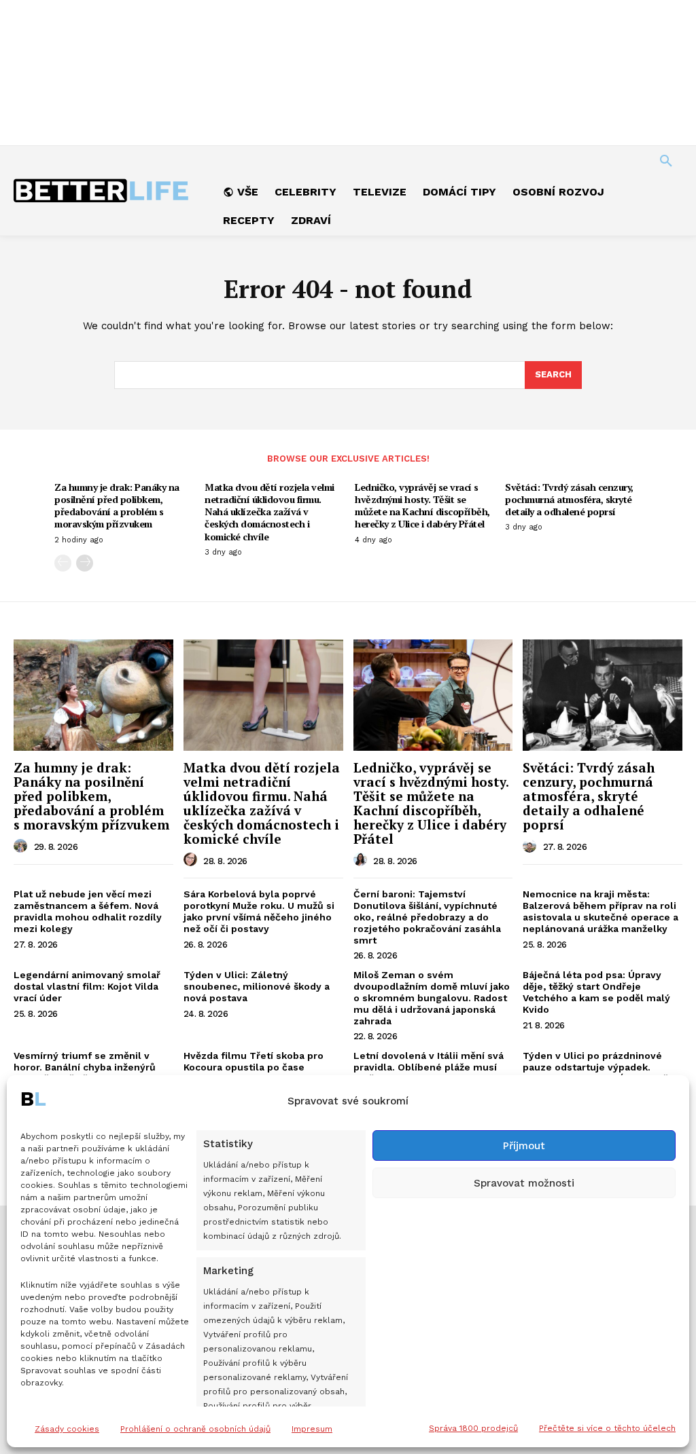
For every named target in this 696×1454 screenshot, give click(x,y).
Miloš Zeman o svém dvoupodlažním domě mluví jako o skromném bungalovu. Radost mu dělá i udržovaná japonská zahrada (431, 997)
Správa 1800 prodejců (473, 1428)
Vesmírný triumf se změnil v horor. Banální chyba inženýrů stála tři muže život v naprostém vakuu (92, 1072)
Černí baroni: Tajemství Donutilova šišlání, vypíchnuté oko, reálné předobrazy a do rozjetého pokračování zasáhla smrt (427, 917)
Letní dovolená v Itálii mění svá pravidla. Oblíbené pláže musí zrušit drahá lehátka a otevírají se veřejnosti (428, 1072)
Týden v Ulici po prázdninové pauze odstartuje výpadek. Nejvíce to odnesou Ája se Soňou (602, 1067)
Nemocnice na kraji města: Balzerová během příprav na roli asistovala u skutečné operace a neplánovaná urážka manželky (600, 911)
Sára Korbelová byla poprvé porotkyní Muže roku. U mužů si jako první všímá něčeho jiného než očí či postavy (259, 911)
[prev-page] (62, 563)
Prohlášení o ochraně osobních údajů (195, 1429)
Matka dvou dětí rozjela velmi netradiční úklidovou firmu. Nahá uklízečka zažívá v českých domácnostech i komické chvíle (269, 512)
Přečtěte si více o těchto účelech (607, 1428)
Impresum (312, 1429)
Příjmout (524, 1146)
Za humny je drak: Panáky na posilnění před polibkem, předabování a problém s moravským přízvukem (116, 506)
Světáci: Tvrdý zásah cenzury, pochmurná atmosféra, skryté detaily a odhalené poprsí (569, 499)
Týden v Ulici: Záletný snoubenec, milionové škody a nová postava (257, 986)
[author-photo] (22, 846)
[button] (666, 161)
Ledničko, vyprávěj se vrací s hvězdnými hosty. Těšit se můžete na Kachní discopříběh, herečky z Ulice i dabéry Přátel (422, 506)
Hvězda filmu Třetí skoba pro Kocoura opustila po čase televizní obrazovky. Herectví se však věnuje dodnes (261, 1072)
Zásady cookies (67, 1429)
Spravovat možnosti (524, 1183)
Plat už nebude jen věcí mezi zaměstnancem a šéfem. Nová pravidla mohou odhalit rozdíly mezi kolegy (88, 911)
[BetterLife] (102, 191)
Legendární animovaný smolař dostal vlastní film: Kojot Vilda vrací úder (87, 986)
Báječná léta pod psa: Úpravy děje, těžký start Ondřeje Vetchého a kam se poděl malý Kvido (596, 991)
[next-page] (84, 563)
